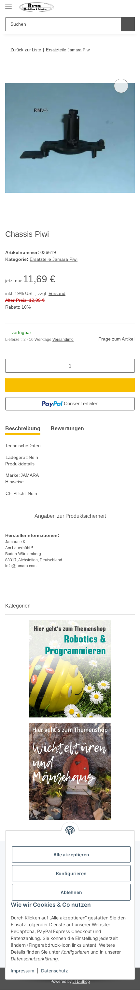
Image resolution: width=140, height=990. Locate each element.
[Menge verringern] (13, 365)
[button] (117, 7)
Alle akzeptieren (71, 854)
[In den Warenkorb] (10, 70)
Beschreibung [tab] (22, 428)
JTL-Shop (81, 981)
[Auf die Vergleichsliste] (121, 86)
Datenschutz (54, 970)
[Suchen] (128, 24)
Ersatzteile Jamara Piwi (53, 259)
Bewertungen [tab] (67, 428)
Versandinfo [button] (63, 339)
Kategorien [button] (18, 606)
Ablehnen (71, 892)
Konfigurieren (71, 873)
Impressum (22, 970)
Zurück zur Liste (25, 49)
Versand (57, 293)
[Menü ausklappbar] (8, 4)
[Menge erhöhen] (127, 365)
